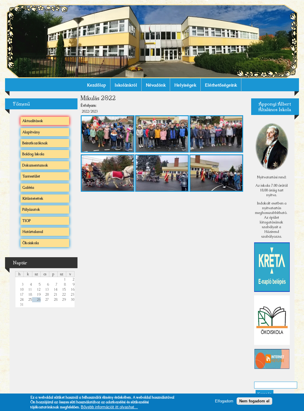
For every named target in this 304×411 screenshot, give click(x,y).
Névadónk (156, 85)
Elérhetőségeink (221, 85)
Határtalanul (32, 231)
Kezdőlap (96, 85)
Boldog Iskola (33, 154)
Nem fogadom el (254, 401)
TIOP (26, 220)
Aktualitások (32, 121)
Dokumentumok (35, 165)
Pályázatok (31, 209)
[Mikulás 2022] (108, 150)
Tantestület (31, 176)
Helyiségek (185, 85)
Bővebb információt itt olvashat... (109, 407)
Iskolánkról (126, 85)
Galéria (28, 187)
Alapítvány (31, 132)
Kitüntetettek (32, 198)
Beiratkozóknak (35, 143)
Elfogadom (224, 401)
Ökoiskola (30, 243)
